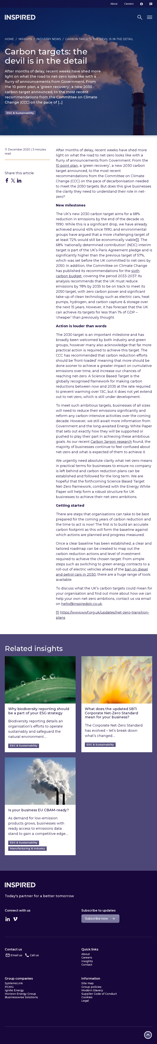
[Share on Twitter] (13, 180)
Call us (34, 955)
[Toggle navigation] (149, 17)
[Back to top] (148, 1035)
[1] (137, 240)
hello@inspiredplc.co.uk (81, 604)
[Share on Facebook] (7, 180)
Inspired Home (20, 17)
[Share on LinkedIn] (19, 180)
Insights (25, 39)
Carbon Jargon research (111, 442)
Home (9, 39)
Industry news (48, 39)
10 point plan (67, 166)
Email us (16, 955)
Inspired (20, 885)
